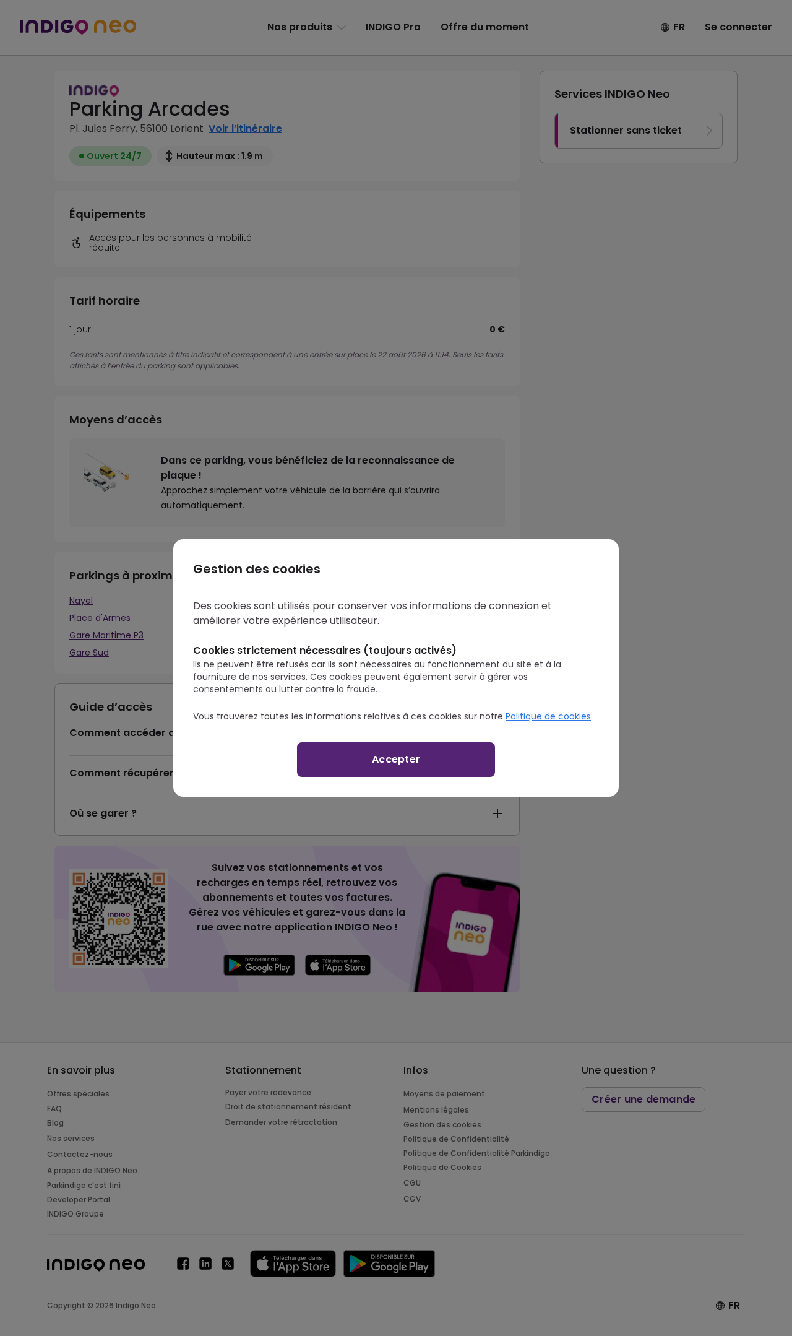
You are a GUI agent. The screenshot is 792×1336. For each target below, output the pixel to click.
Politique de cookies (548, 716)
